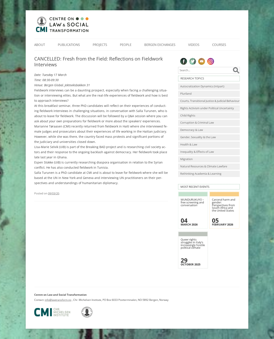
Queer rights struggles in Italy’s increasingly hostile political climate (193, 244)
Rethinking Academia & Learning (200, 174)
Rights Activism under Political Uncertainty (207, 108)
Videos (193, 44)
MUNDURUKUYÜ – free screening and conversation (192, 202)
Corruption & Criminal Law (197, 122)
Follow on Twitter (192, 61)
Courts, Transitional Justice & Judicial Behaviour (210, 101)
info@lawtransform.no (58, 300)
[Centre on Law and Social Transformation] (62, 32)
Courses (219, 44)
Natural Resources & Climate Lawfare (203, 166)
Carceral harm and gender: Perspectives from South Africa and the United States (223, 205)
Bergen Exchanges (159, 44)
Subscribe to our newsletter (201, 61)
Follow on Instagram (210, 61)
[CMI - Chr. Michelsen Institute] (57, 316)
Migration (186, 159)
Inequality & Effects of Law (197, 152)
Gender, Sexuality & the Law (198, 137)
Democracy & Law (191, 130)
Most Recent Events (194, 187)
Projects (100, 44)
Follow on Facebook (183, 61)
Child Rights (187, 115)
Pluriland (186, 93)
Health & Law (188, 144)
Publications (69, 44)
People (125, 44)
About (39, 44)
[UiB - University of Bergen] (92, 316)
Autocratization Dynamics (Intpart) (202, 86)
